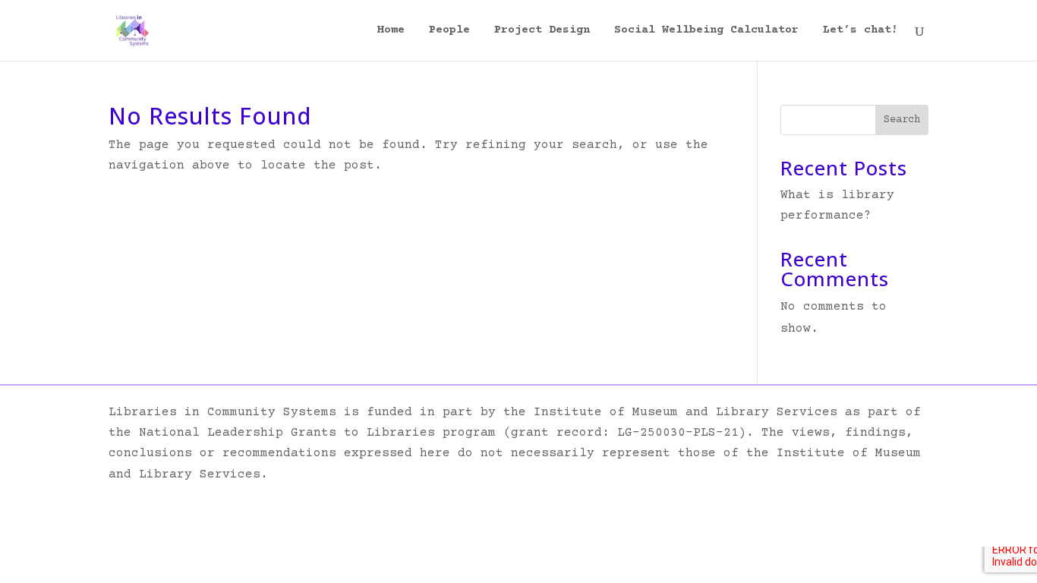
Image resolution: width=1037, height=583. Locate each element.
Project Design (542, 30)
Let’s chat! (860, 30)
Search (902, 120)
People (449, 30)
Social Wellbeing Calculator (706, 30)
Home (391, 30)
